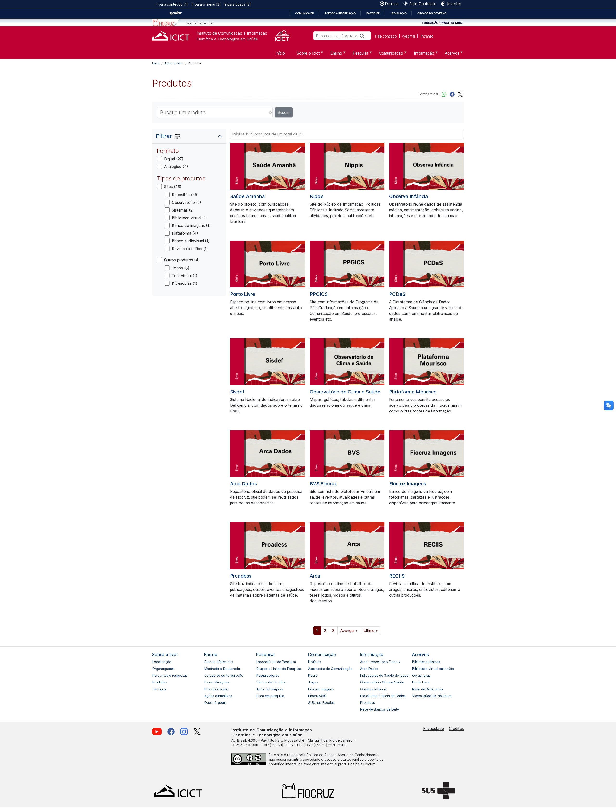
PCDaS (397, 294)
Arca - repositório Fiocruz (362, 662)
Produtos (154, 682)
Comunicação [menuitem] (388, 55)
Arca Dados (243, 484)
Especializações (206, 682)
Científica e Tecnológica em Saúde (227, 39)
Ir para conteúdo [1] (172, 4)
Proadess (240, 576)
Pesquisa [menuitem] (357, 55)
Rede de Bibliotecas (414, 689)
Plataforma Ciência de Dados (362, 696)
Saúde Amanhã (247, 196)
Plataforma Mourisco (412, 392)
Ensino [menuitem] (333, 55)
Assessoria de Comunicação (310, 669)
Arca (315, 576)
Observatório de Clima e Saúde (345, 392)
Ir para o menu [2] (206, 4)
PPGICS (319, 294)
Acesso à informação (340, 13)
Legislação (399, 13)
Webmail (408, 36)
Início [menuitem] (280, 53)
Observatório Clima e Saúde (362, 682)
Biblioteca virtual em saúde (414, 669)
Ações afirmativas (206, 696)
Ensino (210, 654)
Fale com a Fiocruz (199, 23)
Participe (373, 13)
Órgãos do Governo (431, 13)
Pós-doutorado (206, 689)
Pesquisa (265, 654)
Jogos (310, 682)
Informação (371, 654)
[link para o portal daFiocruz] (166, 22)
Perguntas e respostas (154, 675)
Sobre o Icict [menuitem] (305, 55)
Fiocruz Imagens (407, 484)
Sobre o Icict (174, 63)
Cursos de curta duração (206, 675)
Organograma (154, 669)
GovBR (176, 13)
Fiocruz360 (310, 696)
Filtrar (164, 136)
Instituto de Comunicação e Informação (232, 33)
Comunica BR (304, 13)
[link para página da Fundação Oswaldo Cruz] (442, 22)
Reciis (310, 675)
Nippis (317, 196)
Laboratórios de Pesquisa (258, 662)
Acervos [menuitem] (449, 55)
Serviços (154, 689)
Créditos (456, 728)
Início (156, 63)
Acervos (420, 654)
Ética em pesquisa (258, 696)
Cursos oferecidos (206, 662)
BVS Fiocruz (323, 484)
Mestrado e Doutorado (206, 669)
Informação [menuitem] (421, 55)
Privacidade (433, 728)
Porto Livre (242, 294)
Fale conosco (386, 36)
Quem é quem (206, 703)
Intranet (427, 36)
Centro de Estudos (258, 682)
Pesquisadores (258, 675)
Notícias (310, 662)
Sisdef (237, 392)
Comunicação (322, 654)
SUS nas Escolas (310, 703)
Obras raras (414, 675)
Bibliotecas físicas (414, 662)
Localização (154, 662)
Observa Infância (408, 196)
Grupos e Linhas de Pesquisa (258, 669)
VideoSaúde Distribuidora (414, 696)
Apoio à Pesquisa (258, 689)
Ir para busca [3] (238, 4)
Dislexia (391, 3)
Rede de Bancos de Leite (362, 709)
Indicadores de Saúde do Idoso (362, 675)
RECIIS (397, 576)
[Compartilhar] (452, 94)
